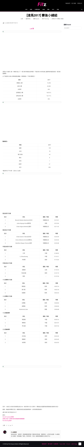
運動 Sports (36, 18)
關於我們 (50, 444)
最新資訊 (28, 18)
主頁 (22, 18)
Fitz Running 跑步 (7, 420)
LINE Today (74, 444)
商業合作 (79, 3)
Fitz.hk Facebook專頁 (8, 417)
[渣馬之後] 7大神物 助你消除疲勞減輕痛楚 (13, 418)
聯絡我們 (68, 3)
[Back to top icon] (79, 443)
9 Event (68, 444)
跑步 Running (45, 18)
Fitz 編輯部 (7, 23)
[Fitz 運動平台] (42, 4)
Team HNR (62, 444)
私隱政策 (56, 444)
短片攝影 (73, 3)
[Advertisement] (32, 356)
